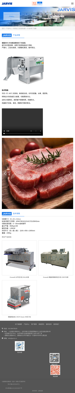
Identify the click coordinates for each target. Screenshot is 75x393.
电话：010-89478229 (10, 328)
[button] (70, 173)
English (40, 4)
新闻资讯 (41, 324)
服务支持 (49, 324)
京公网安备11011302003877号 (13, 388)
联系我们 (56, 324)
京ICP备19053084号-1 (14, 384)
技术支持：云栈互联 (37, 391)
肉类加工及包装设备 (19, 28)
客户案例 (34, 324)
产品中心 (9, 28)
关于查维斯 (18, 324)
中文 (40, 2)
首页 (3, 28)
